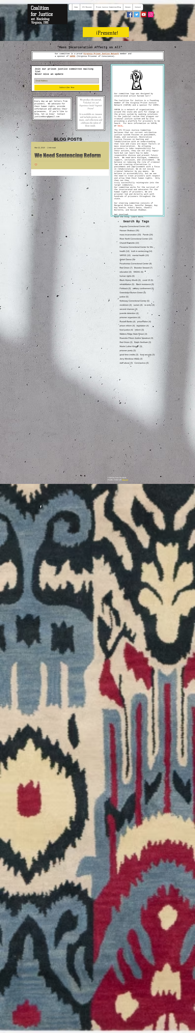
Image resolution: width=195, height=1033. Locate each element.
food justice (126, 330)
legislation (143, 325)
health (124, 251)
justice (124, 297)
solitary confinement (143, 288)
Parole (148, 234)
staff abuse (126, 363)
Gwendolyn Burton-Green (133, 292)
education (126, 272)
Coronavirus (141, 363)
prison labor (144, 321)
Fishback (125, 288)
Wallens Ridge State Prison (133, 334)
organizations (146, 110)
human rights (127, 276)
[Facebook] (129, 14)
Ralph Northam (142, 342)
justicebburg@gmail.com (46, 116)
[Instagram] (150, 14)
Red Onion (126, 268)
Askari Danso (127, 259)
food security (147, 354)
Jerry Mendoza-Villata (131, 359)
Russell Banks (127, 321)
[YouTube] (143, 14)
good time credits (129, 354)
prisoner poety (128, 350)
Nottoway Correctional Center (134, 301)
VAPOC (125, 255)
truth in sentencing (141, 251)
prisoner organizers (130, 317)
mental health (140, 255)
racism (138, 305)
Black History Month (130, 280)
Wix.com (125, 480)
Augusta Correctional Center (135, 226)
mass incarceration (130, 234)
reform (139, 330)
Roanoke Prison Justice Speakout (136, 338)
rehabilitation (127, 284)
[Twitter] (136, 14)
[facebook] (41, 506)
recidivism (126, 305)
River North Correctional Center (136, 239)
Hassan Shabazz (129, 230)
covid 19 (147, 280)
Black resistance (145, 284)
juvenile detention (129, 313)
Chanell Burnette (129, 243)
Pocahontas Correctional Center (136, 263)
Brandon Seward (143, 268)
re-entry (149, 305)
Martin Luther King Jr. (131, 346)
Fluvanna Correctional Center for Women (138, 247)
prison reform (127, 325)
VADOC (138, 272)
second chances (128, 309)
